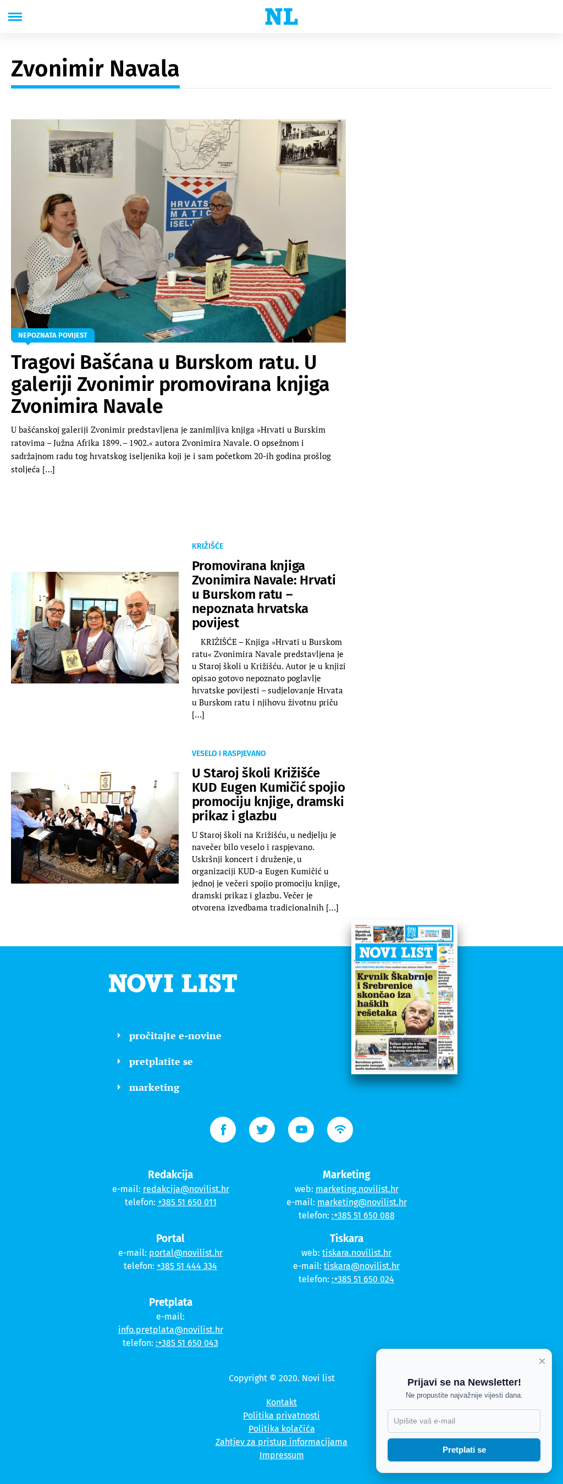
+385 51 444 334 (187, 1266)
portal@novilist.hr (186, 1253)
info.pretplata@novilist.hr (170, 1330)
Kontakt (281, 1402)
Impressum (282, 1455)
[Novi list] (281, 16)
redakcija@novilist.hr (186, 1189)
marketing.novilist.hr (357, 1189)
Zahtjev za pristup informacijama (281, 1442)
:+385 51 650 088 (363, 1215)
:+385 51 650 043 (187, 1343)
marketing (154, 1087)
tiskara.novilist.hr (356, 1253)
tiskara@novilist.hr (362, 1266)
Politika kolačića (282, 1429)
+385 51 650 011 (187, 1202)
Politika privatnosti (281, 1415)
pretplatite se (161, 1061)
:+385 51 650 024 (363, 1279)
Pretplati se (464, 1449)
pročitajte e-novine (175, 1035)
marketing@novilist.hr (362, 1202)
